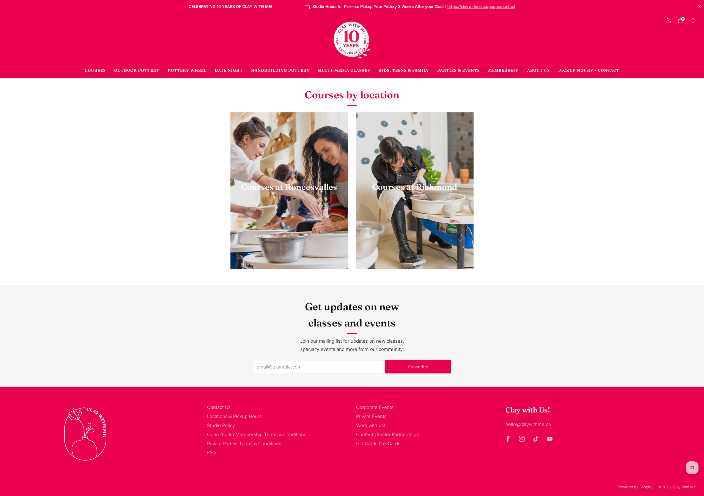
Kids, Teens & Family (403, 70)
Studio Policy (221, 425)
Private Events (371, 416)
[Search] (693, 20)
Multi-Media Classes (344, 70)
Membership (503, 70)
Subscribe (418, 366)
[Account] (668, 20)
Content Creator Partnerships (387, 434)
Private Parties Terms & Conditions (244, 443)
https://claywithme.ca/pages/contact (481, 6)
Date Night (229, 70)
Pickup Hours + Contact (588, 70)
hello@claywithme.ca (528, 424)
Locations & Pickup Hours (234, 416)
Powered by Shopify (635, 487)
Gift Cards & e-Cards (378, 443)
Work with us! (370, 425)
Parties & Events (458, 70)
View (289, 213)
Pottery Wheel (187, 70)
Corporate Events (375, 407)
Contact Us (219, 407)
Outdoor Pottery (137, 70)
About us (538, 70)
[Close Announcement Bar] (699, 6)
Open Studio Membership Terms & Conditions (256, 434)
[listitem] (230, 6)
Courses (95, 70)
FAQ (211, 452)
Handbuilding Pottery (280, 70)
